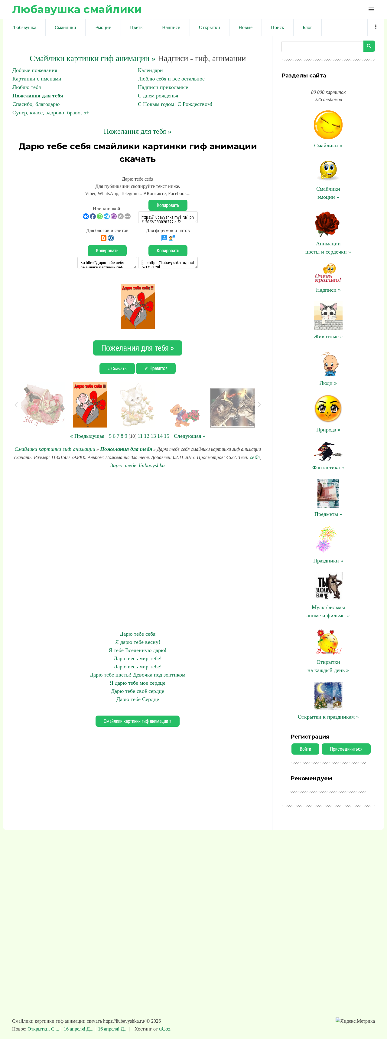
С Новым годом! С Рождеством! (175, 104)
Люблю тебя (26, 87)
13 (153, 436)
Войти (305, 749)
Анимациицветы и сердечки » (328, 248)
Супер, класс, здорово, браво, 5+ (50, 113)
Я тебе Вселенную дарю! (138, 650)
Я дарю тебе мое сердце (137, 683)
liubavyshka (152, 465)
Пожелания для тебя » (137, 131)
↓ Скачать (117, 369)
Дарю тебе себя (137, 634)
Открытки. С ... (44, 1028)
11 (140, 436)
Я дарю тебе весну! (137, 642)
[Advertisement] (137, 549)
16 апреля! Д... (79, 1028)
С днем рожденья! (159, 96)
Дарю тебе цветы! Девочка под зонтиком (137, 675)
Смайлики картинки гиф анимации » (93, 58)
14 (160, 436)
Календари (150, 70)
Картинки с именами (36, 79)
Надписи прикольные (163, 87)
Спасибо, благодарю (36, 104)
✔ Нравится (155, 368)
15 (166, 436)
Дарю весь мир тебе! (138, 658)
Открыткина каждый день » (328, 666)
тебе (130, 465)
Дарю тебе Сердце (137, 699)
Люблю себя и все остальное (171, 79)
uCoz (165, 1029)
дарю (116, 465)
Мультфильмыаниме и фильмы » (328, 611)
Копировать (168, 205)
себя (255, 457)
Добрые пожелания (34, 70)
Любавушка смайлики (77, 9)
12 (146, 436)
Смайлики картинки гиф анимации (55, 449)
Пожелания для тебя (37, 96)
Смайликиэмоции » (328, 193)
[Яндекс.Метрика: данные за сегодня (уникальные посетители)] (355, 1021)
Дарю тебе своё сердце (137, 691)
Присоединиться (346, 749)
